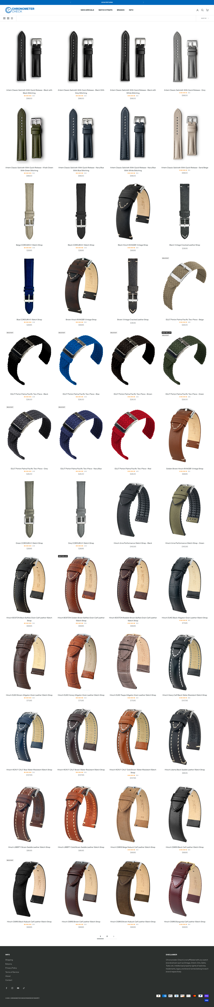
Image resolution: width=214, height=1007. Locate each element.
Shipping (9, 960)
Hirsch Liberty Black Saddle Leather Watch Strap (185, 770)
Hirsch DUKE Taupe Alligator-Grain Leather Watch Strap (133, 695)
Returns (8, 964)
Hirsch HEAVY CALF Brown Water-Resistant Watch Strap (81, 770)
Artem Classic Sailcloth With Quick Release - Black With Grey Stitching (81, 91)
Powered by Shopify (32, 998)
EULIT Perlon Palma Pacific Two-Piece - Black (29, 394)
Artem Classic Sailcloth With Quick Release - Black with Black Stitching (29, 91)
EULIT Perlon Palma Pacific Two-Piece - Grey (29, 468)
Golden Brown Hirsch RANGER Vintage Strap (184, 468)
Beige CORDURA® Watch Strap (29, 245)
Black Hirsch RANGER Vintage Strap (133, 245)
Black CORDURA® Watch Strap (81, 245)
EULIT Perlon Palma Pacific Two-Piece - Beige (185, 319)
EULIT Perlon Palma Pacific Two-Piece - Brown (133, 394)
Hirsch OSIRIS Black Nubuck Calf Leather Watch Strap (29, 921)
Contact (8, 980)
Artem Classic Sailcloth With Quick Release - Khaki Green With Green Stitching (29, 169)
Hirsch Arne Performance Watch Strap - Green (184, 543)
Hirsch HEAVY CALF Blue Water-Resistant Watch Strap (29, 770)
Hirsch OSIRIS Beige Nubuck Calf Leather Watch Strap (133, 847)
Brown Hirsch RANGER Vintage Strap (81, 319)
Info (131, 10)
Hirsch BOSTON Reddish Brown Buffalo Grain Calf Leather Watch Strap (133, 619)
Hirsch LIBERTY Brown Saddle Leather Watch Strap (29, 847)
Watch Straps (105, 10)
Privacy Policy (11, 968)
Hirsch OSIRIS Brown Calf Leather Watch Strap (81, 921)
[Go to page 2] (113, 936)
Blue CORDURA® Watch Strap (29, 319)
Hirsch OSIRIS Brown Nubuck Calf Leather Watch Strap (133, 921)
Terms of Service (12, 972)
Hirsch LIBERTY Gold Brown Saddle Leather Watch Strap (81, 847)
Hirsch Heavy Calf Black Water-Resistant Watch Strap (185, 695)
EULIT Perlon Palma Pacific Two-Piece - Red (133, 468)
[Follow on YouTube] (18, 988)
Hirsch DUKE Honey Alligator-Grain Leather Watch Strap (81, 695)
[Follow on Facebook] (6, 988)
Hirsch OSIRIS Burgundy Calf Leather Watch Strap (184, 921)
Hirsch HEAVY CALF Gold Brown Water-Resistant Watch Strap (133, 771)
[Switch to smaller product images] (8, 18)
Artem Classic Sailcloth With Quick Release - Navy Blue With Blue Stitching (81, 169)
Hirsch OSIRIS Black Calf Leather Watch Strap (185, 847)
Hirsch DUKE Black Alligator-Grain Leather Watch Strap (185, 618)
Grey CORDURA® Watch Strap (81, 543)
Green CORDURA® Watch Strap (29, 543)
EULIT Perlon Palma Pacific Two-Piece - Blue (81, 394)
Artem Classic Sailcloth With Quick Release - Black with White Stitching (133, 91)
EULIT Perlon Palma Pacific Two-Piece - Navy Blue (81, 468)
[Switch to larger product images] (4, 18)
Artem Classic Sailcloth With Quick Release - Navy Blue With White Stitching (133, 169)
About (7, 976)
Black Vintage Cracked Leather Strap (184, 245)
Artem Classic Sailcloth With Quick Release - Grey (184, 90)
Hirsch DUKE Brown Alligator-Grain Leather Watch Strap (29, 695)
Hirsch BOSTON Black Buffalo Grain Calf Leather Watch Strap (29, 619)
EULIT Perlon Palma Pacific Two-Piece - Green (185, 394)
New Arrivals (87, 10)
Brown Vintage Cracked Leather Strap (133, 319)
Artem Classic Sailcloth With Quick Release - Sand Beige (184, 167)
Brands (120, 10)
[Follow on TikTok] (24, 988)
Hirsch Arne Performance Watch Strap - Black (133, 543)
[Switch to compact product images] (12, 18)
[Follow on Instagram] (12, 988)
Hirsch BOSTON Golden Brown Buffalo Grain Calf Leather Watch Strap (81, 619)
